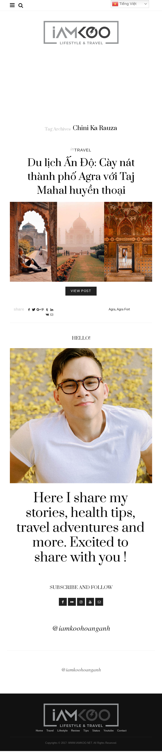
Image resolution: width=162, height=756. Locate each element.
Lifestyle (62, 730)
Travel (82, 150)
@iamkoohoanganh (81, 628)
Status (96, 730)
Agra (112, 309)
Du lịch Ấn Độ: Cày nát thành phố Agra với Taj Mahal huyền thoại (81, 176)
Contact (121, 730)
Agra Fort (123, 309)
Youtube (109, 730)
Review (75, 730)
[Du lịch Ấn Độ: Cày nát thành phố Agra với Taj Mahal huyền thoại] (81, 242)
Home (39, 730)
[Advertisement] (81, 84)
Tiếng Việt (127, 4)
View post (81, 291)
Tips (86, 730)
